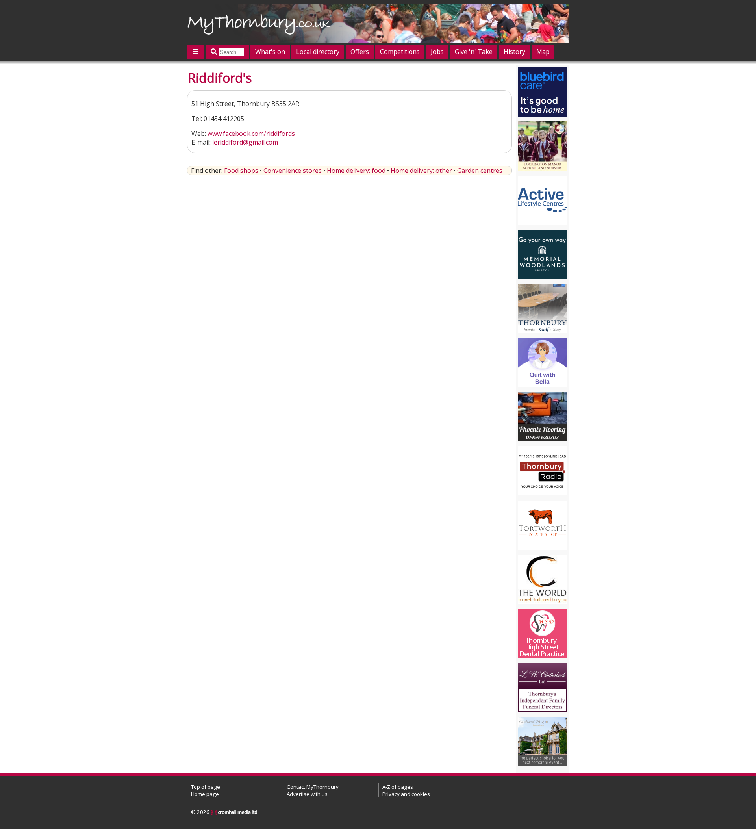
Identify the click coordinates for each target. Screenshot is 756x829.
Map (543, 51)
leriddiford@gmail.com (245, 142)
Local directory (317, 51)
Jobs (437, 51)
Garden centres (479, 170)
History (514, 51)
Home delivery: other (421, 170)
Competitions (400, 51)
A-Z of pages (397, 786)
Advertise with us (307, 793)
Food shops (241, 170)
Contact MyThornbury (313, 786)
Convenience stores (292, 170)
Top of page (205, 786)
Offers (359, 51)
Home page (205, 793)
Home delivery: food (356, 170)
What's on (270, 51)
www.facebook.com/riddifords (251, 133)
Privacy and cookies (406, 793)
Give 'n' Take (474, 51)
